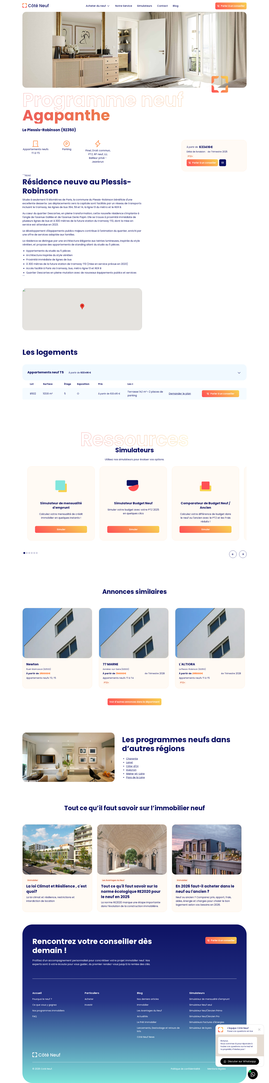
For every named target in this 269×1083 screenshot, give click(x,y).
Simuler (61, 529)
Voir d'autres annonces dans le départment (134, 701)
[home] (35, 6)
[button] (98, 6)
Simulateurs (144, 6)
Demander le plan (180, 393)
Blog (175, 6)
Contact (162, 6)
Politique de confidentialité (185, 1068)
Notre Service (123, 6)
